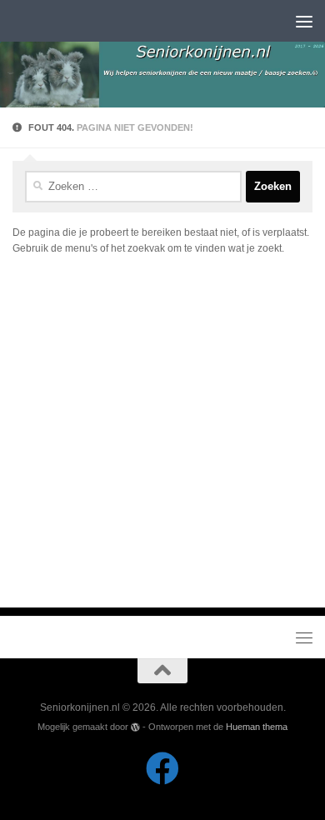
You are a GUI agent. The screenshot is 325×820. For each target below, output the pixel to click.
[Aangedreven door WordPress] (135, 727)
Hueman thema (257, 727)
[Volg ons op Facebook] (162, 768)
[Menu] (304, 21)
